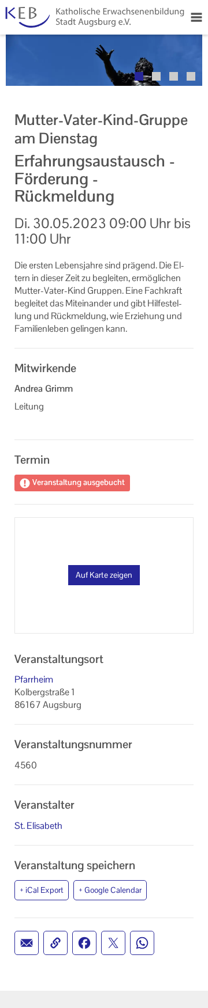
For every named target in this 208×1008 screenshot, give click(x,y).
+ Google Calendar (110, 890)
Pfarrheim (33, 679)
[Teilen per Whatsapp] (142, 943)
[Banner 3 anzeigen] (173, 76)
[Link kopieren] (55, 943)
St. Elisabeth (38, 826)
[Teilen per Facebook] (84, 943)
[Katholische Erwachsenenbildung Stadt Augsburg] (92, 17)
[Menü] (196, 17)
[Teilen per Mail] (26, 943)
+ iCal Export (42, 890)
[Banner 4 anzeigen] (191, 76)
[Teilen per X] (113, 943)
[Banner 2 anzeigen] (156, 76)
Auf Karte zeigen (104, 575)
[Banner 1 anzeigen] (139, 76)
